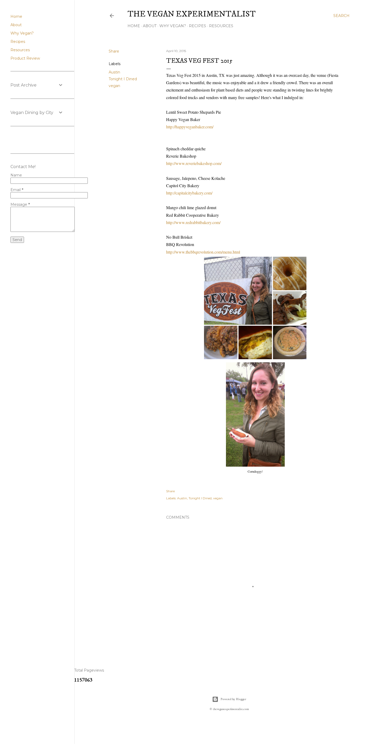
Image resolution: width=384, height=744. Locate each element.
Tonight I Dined (123, 79)
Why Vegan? (172, 26)
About (149, 26)
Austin (114, 72)
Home (133, 26)
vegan (114, 85)
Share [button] (114, 51)
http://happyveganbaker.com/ (189, 126)
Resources (221, 26)
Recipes (197, 26)
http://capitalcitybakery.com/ (189, 193)
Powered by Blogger (233, 699)
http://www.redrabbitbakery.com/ (193, 222)
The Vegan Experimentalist (191, 14)
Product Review (25, 58)
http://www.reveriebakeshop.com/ (194, 163)
